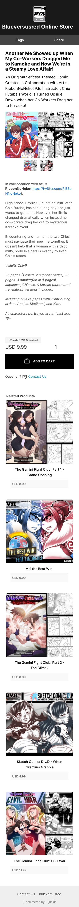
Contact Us (37, 376)
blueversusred (50, 894)
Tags (20, 40)
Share (59, 40)
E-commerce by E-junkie (39, 902)
